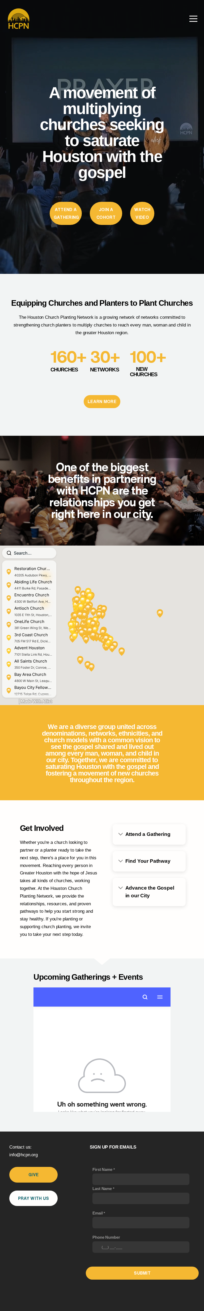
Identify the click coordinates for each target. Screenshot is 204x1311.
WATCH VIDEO (142, 213)
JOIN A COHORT (106, 213)
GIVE (33, 1174)
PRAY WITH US (33, 1198)
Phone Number (106, 1237)
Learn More (102, 401)
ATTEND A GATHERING (66, 213)
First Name (102, 1169)
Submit (142, 1273)
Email (97, 1213)
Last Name (102, 1188)
